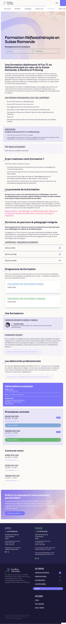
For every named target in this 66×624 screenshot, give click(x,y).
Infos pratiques (39, 604)
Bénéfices (18, 9)
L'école (37, 600)
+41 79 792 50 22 (12, 531)
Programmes (39, 9)
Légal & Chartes (39, 608)
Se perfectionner (40, 580)
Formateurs (51, 9)
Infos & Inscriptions (13, 513)
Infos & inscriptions (12, 425)
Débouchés (62, 9)
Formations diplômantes (42, 573)
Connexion (18, 618)
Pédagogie (28, 9)
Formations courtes (40, 577)
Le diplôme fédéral (40, 584)
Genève (10, 51)
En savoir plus (9, 403)
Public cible (7, 9)
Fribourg (38, 51)
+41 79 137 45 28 (42, 531)
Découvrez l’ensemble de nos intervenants (22, 352)
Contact (37, 589)
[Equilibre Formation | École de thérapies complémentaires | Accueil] (8, 3)
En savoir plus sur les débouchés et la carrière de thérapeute (28, 377)
